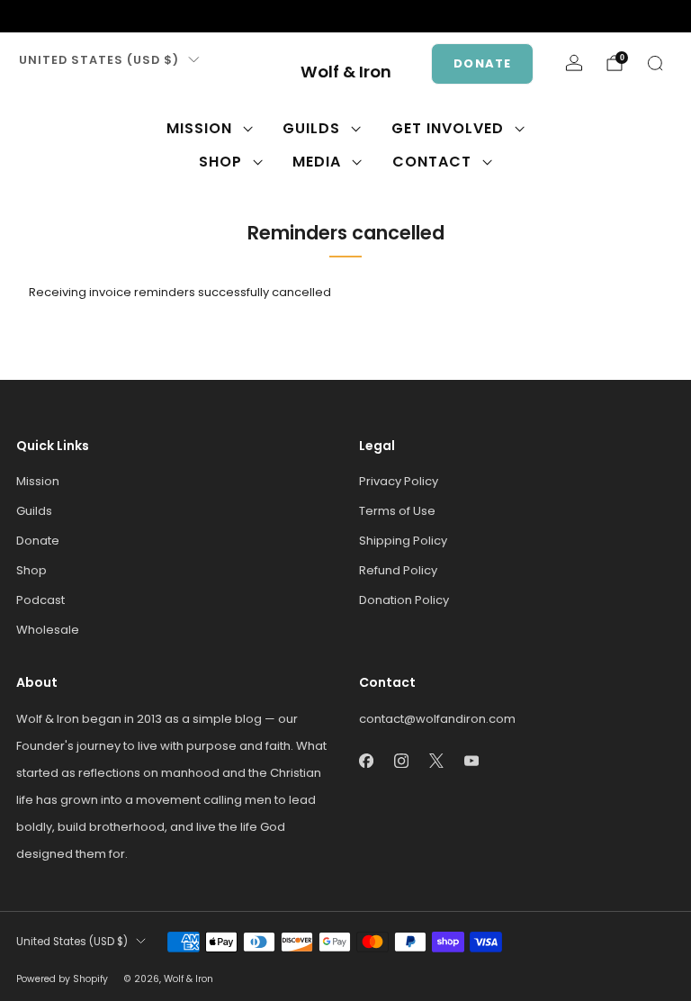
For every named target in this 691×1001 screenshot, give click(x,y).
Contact (431, 161)
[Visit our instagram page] (54, 16)
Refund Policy (398, 570)
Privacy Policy (398, 481)
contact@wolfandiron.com (437, 718)
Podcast (40, 600)
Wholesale (47, 629)
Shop (220, 161)
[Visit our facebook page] (25, 16)
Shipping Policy (403, 540)
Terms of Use (397, 510)
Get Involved (447, 128)
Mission (199, 128)
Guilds (311, 128)
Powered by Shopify (62, 979)
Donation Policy (404, 600)
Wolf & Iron (346, 72)
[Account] (574, 63)
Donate (482, 63)
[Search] (655, 63)
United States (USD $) (99, 60)
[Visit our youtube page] (111, 16)
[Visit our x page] (82, 16)
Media (316, 161)
